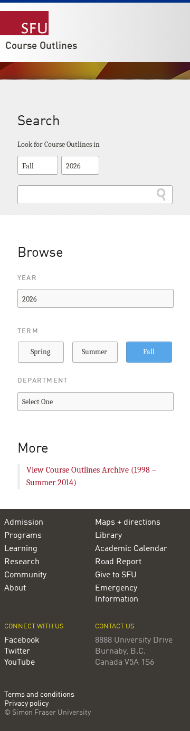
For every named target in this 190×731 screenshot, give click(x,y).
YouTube (19, 662)
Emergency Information (116, 594)
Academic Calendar (131, 549)
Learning (20, 549)
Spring (40, 351)
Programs (23, 536)
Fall (149, 351)
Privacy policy (26, 703)
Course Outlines (41, 46)
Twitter (17, 651)
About (15, 588)
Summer (94, 351)
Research (22, 562)
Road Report (118, 562)
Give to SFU (116, 575)
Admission (23, 522)
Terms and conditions (39, 695)
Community (25, 575)
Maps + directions (127, 522)
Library (108, 536)
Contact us (115, 626)
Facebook (22, 640)
